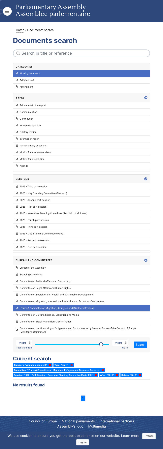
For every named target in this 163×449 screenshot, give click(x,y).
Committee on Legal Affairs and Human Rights (45, 287)
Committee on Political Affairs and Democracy (45, 281)
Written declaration (30, 125)
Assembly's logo (70, 426)
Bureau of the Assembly (33, 267)
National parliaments (78, 421)
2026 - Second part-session (35, 199)
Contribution (26, 118)
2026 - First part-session (33, 206)
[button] (145, 97)
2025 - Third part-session (34, 226)
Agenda (24, 165)
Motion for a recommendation (36, 152)
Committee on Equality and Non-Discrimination (46, 321)
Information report (29, 138)
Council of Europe (43, 421)
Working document (30, 73)
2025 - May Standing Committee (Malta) (42, 233)
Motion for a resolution (32, 159)
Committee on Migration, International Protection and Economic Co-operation (62, 301)
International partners (117, 421)
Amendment (26, 86)
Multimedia (97, 426)
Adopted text (27, 79)
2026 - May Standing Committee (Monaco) (43, 193)
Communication (28, 111)
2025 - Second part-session (35, 240)
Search (141, 344)
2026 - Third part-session (34, 186)
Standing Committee (31, 274)
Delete (49, 365)
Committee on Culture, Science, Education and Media (49, 314)
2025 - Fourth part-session (34, 220)
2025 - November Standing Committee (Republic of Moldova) (53, 213)
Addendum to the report (33, 105)
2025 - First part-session (33, 247)
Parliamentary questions (33, 145)
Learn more (130, 436)
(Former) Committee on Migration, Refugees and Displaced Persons (57, 308)
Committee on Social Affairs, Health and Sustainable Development (56, 294)
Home (20, 30)
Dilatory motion (28, 132)
